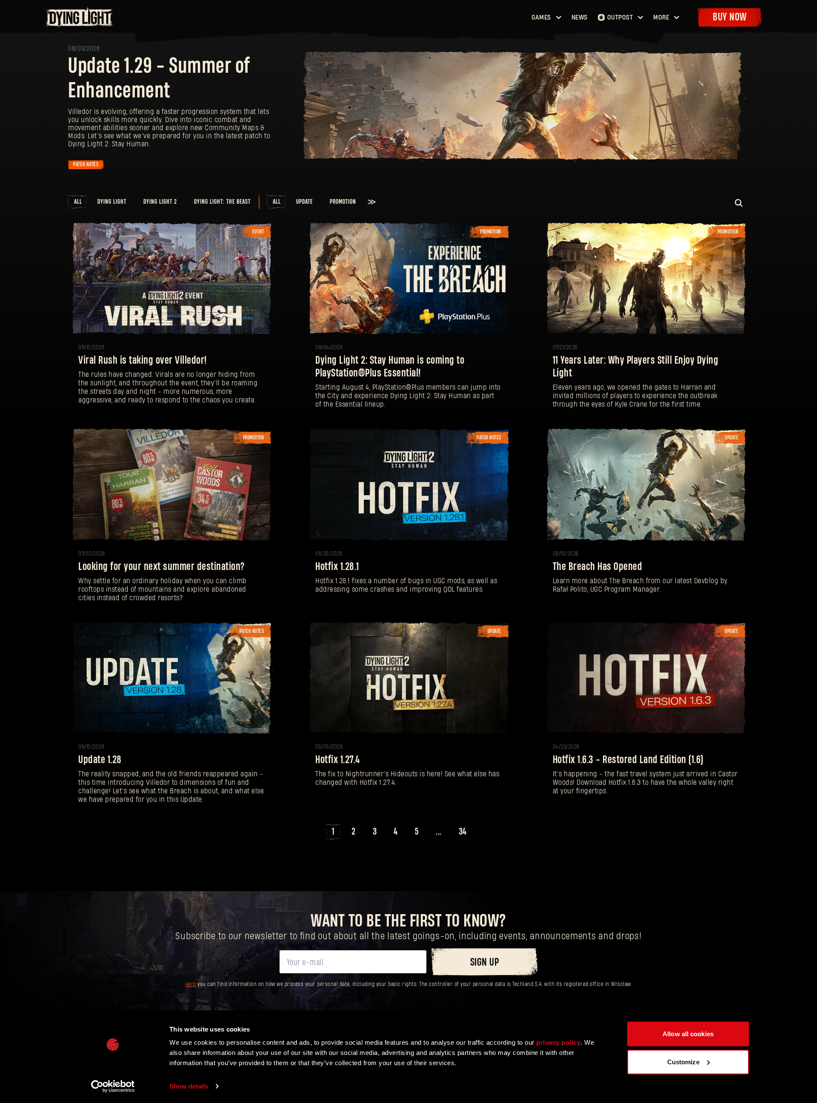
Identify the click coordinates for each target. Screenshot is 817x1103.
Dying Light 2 (160, 202)
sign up (484, 962)
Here (190, 984)
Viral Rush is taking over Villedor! (142, 360)
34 (463, 831)
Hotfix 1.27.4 (337, 760)
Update (304, 202)
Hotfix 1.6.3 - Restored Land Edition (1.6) (628, 760)
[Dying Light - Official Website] (80, 25)
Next (485, 832)
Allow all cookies (688, 1033)
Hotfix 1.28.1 (337, 566)
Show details (188, 1086)
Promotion (343, 202)
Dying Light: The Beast (222, 202)
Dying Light (111, 202)
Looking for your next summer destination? (161, 566)
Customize (683, 1061)
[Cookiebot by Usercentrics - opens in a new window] (113, 1086)
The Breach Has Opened (598, 566)
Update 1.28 (100, 760)
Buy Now (730, 17)
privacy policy (558, 1042)
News (579, 17)
